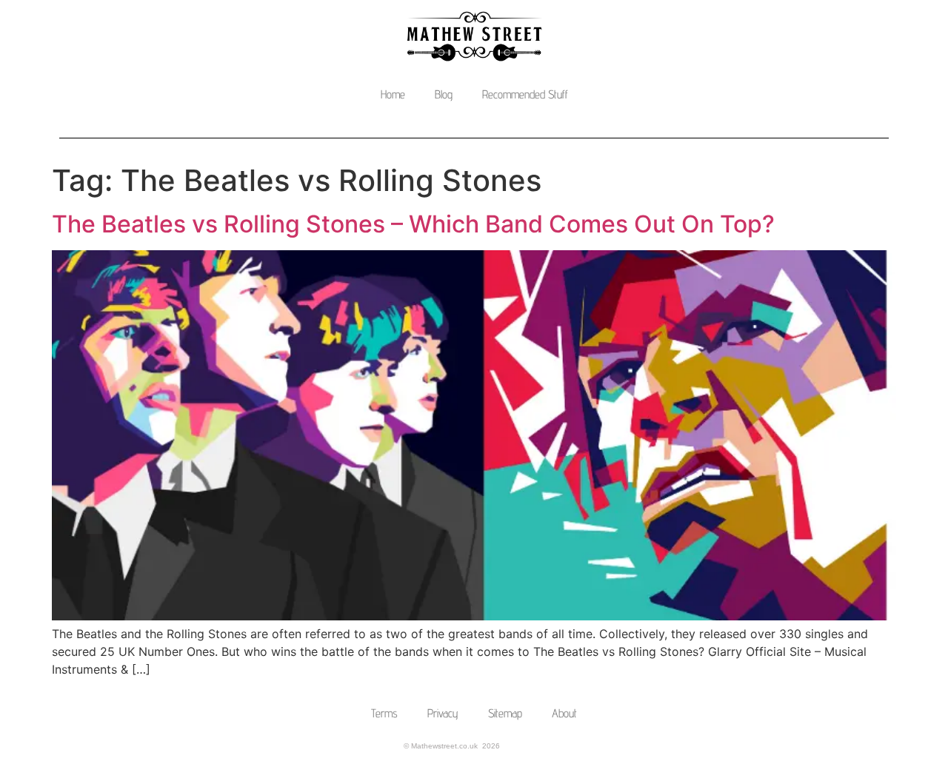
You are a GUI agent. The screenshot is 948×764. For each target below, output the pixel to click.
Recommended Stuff (525, 94)
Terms (384, 713)
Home (393, 94)
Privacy (442, 713)
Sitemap (505, 713)
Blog (444, 94)
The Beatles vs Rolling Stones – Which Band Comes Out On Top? (413, 224)
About (564, 713)
